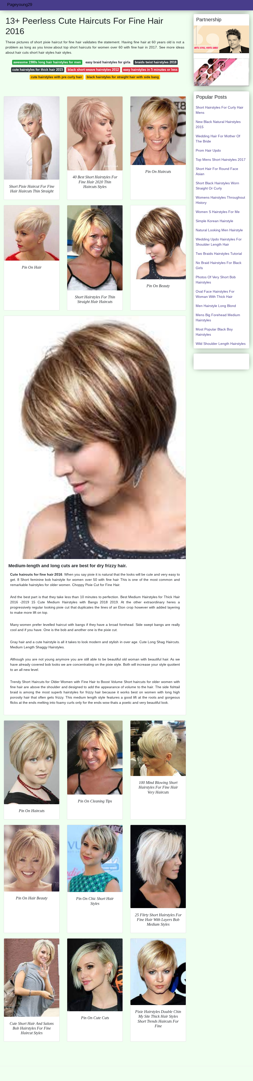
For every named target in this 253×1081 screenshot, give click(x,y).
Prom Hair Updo (208, 150)
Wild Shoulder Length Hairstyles (221, 344)
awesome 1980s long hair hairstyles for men (47, 62)
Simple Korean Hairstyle (214, 221)
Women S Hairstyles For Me (218, 212)
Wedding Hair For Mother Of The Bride (218, 138)
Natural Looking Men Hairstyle (219, 230)
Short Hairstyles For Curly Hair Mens (219, 110)
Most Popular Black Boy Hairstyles (214, 331)
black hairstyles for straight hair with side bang (123, 77)
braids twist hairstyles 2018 (155, 62)
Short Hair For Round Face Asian (217, 171)
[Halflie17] (221, 39)
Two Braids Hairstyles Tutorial (219, 254)
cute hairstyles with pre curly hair (56, 77)
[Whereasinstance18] (221, 72)
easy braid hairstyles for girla (107, 62)
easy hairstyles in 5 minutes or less (150, 69)
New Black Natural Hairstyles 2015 (218, 124)
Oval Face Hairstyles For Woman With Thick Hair (215, 294)
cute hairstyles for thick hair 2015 (37, 69)
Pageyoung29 (19, 4)
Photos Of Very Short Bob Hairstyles (216, 279)
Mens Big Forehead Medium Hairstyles (218, 317)
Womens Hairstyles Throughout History (220, 200)
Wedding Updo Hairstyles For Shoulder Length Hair (219, 241)
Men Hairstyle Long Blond (216, 306)
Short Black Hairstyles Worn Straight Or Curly (217, 185)
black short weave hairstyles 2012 (93, 69)
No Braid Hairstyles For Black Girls (218, 265)
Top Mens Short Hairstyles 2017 (221, 160)
